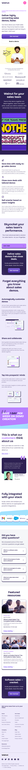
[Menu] (24, 2)
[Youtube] (15, 759)
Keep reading (14, 617)
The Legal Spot (5, 765)
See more (5, 453)
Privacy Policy (13, 765)
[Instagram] (11, 759)
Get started (14, 36)
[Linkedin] (8, 759)
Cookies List (21, 765)
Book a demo (14, 41)
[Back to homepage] (6, 3)
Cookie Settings (7, 767)
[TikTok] (18, 759)
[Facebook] (2, 759)
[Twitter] (5, 759)
